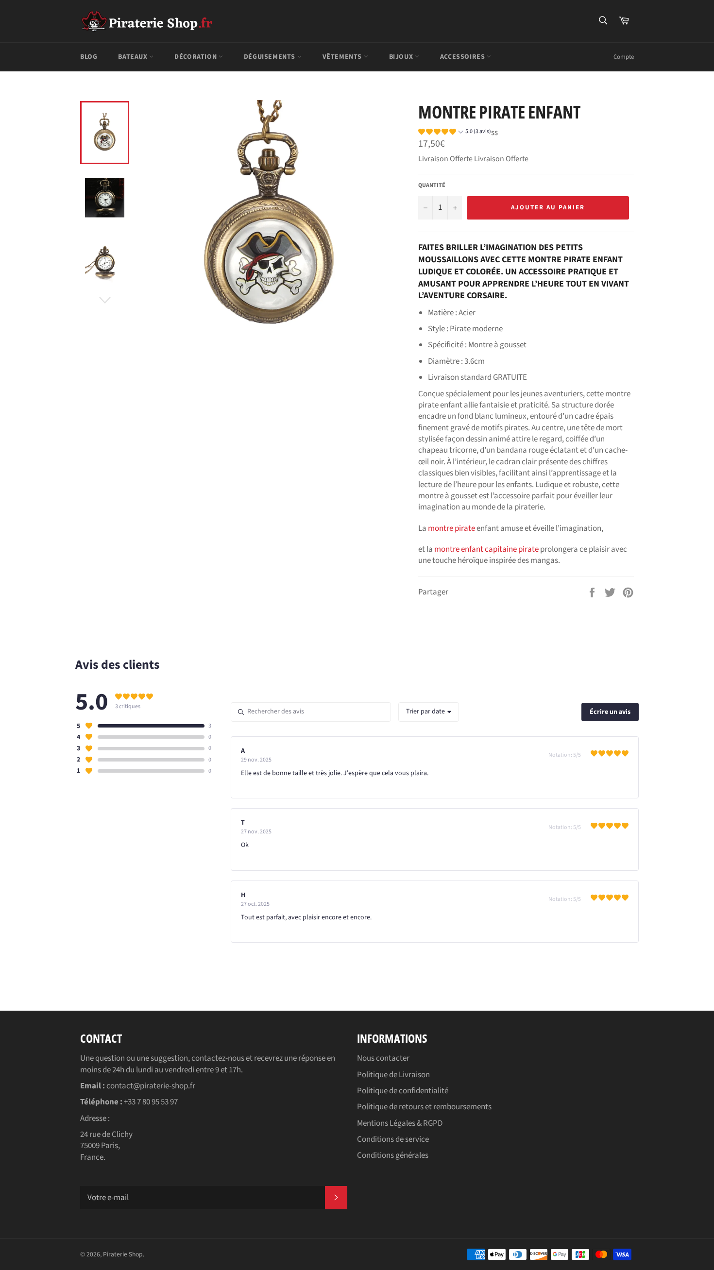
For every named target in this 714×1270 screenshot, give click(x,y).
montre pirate (451, 528)
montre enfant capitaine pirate (486, 549)
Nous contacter (383, 1058)
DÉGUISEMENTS (270, 57)
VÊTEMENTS (343, 57)
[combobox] (428, 712)
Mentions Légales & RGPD (399, 1123)
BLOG (88, 57)
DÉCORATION (196, 57)
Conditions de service (393, 1139)
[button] (454, 133)
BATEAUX (133, 57)
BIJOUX (402, 57)
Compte (623, 56)
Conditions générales (392, 1155)
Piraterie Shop (123, 1254)
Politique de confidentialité (402, 1091)
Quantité (431, 185)
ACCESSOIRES (463, 57)
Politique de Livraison (393, 1075)
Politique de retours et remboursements (424, 1107)
